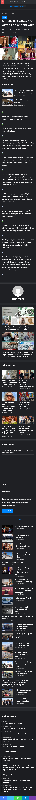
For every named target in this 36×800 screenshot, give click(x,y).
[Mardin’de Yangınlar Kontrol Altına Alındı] (7, 646)
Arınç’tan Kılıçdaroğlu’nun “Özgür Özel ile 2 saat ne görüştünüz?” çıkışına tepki (24, 571)
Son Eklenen (18, 520)
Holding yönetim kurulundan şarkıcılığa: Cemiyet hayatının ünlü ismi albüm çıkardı (9, 406)
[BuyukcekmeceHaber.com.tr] (18, 6)
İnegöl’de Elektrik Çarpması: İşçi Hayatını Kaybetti (20, 2)
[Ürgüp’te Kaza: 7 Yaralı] (7, 601)
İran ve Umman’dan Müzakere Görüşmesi (22, 545)
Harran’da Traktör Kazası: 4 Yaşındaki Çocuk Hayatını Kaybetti (24, 626)
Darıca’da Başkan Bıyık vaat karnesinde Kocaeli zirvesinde (9, 382)
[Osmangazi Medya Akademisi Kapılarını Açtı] (7, 582)
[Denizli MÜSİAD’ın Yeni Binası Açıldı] (7, 538)
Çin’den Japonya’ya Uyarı (24, 526)
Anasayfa (6, 13)
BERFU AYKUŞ (9, 29)
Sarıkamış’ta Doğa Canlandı (12, 562)
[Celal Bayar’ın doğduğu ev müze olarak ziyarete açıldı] (7, 93)
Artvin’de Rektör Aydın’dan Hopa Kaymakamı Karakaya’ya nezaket (26, 383)
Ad (3, 476)
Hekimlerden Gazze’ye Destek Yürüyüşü (23, 691)
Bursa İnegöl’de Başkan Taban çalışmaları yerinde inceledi (26, 429)
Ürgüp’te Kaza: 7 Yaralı (23, 598)
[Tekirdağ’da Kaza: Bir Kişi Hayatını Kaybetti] (7, 674)
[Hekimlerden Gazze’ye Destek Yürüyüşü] (7, 693)
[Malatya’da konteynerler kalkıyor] (7, 102)
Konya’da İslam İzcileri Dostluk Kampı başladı (24, 404)
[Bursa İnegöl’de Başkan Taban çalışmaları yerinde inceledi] (26, 420)
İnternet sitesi (6, 491)
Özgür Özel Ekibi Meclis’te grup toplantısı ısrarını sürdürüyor (24, 590)
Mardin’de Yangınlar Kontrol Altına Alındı (22, 644)
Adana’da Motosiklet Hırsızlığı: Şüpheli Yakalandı (22, 609)
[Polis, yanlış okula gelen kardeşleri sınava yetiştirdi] (7, 636)
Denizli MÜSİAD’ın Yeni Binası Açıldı (22, 536)
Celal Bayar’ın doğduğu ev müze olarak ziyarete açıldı (24, 664)
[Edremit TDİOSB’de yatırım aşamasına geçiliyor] (7, 701)
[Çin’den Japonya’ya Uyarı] (7, 529)
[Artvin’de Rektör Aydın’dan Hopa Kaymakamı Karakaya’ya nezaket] (26, 374)
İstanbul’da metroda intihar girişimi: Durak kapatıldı (22, 654)
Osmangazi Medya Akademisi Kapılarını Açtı (24, 581)
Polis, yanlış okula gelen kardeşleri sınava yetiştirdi (23, 636)
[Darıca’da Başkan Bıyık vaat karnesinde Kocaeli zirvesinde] (9, 374)
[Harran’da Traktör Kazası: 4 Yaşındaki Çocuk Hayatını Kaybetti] (7, 627)
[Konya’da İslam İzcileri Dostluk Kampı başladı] (26, 396)
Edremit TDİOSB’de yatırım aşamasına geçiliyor (24, 700)
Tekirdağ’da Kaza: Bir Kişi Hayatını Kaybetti (24, 673)
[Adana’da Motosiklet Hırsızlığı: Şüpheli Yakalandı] (7, 610)
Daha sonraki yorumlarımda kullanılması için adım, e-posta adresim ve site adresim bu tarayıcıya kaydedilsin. (17, 502)
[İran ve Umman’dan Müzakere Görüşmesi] (7, 546)
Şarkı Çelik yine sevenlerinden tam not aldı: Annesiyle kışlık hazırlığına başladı (8, 430)
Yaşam (12, 13)
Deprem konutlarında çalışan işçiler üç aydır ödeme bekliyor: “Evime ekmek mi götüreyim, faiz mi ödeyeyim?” (16, 682)
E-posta (5, 484)
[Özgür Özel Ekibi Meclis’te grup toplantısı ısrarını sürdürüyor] (7, 591)
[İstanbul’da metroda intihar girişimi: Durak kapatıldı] (7, 655)
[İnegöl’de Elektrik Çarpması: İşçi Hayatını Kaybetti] (7, 555)
